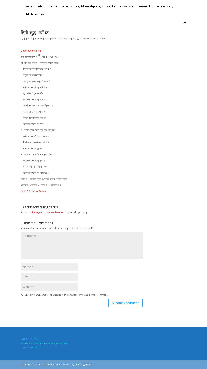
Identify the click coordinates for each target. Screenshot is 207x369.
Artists (41, 6)
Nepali (65, 6)
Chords (53, 6)
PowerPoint (146, 6)
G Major (41, 38)
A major (32, 38)
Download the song (31, 50)
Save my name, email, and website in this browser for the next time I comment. (66, 294)
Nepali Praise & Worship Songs (63, 38)
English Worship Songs (89, 6)
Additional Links (35, 14)
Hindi (110, 6)
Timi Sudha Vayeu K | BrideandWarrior (43, 212)
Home (29, 6)
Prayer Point (127, 6)
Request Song (165, 6)
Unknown (86, 38)
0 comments (100, 38)
